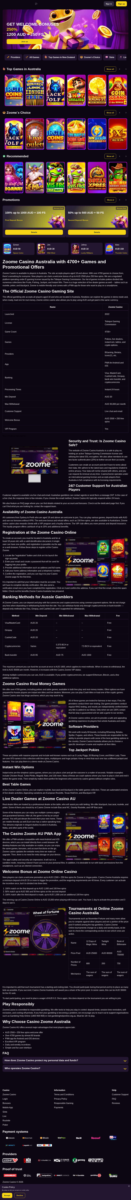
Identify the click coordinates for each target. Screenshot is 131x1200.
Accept (7, 1195)
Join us (24, 42)
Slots (5, 1112)
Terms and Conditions (64, 1094)
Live (4, 1116)
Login (5, 1099)
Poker (5, 1125)
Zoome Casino (9, 1094)
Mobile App (8, 1107)
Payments (58, 1107)
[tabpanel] (65, 29)
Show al (110, 200)
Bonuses (7, 1103)
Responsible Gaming (63, 1103)
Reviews (116, 1103)
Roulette (6, 1120)
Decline (20, 1195)
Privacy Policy (60, 1099)
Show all (110, 69)
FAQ (114, 1099)
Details (34, 232)
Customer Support (120, 1094)
